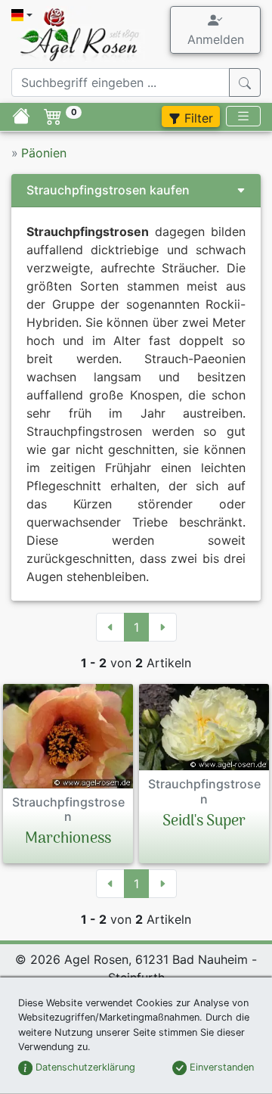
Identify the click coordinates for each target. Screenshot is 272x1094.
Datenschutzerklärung (83, 1067)
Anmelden (215, 39)
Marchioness (68, 839)
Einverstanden (220, 1067)
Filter (197, 118)
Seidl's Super (204, 822)
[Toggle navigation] (243, 116)
